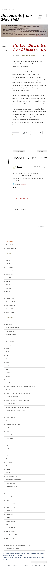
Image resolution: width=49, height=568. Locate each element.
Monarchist (9, 541)
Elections (8, 427)
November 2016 (10, 271)
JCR (7, 493)
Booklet (8, 348)
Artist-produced (10, 331)
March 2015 (9, 295)
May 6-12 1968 (10, 538)
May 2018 (8, 260)
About (4, 5)
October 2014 (10, 308)
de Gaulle (8, 421)
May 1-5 (8, 524)
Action (7, 320)
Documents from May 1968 (16, 17)
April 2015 (8, 291)
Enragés (8, 431)
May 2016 (8, 281)
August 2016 (9, 274)
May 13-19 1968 (10, 528)
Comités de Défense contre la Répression (17, 400)
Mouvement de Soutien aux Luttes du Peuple (18, 545)
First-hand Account (11, 452)
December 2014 (10, 302)
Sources (38, 5)
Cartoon (8, 358)
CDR (7, 362)
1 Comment (43, 55)
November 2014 (10, 305)
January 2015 (10, 298)
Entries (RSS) (10, 245)
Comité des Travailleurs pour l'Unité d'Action (18, 393)
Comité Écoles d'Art (11, 383)
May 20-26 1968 (10, 531)
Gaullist (8, 469)
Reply (14, 187)
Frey (7, 466)
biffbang (21, 55)
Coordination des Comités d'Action (15, 410)
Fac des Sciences (11, 434)
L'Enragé (8, 517)
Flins (7, 455)
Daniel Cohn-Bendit (11, 417)
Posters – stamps (25, 5)
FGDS (7, 448)
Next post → (41, 151)
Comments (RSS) (11, 248)
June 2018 (9, 257)
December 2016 (10, 267)
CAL (7, 355)
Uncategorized (31, 55)
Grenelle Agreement (11, 476)
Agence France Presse (12, 327)
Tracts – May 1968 (8, 9)
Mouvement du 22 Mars (12, 548)
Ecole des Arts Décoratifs (13, 424)
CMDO (8, 376)
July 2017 (8, 264)
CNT (7, 379)
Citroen (8, 372)
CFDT (7, 365)
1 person (23, 184)
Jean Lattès (9, 497)
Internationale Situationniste (13, 479)
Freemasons (9, 462)
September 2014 (10, 312)
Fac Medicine (9, 438)
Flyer (7, 459)
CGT (7, 369)
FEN (7, 441)
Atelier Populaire (10, 341)
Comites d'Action (10, 403)
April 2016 (8, 284)
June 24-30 (9, 510)
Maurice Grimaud (10, 521)
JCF (7, 490)
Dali (7, 414)
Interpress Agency (11, 483)
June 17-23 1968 (10, 507)
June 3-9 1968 (10, 514)
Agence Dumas (10, 324)
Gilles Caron (9, 472)
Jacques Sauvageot (11, 486)
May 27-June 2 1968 (11, 535)
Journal (8, 500)
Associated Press (11, 334)
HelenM (19, 167)
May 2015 (8, 288)
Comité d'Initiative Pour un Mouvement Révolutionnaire (21, 386)
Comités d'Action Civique (13, 396)
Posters (13, 5)
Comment (40, 226)
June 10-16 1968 (10, 503)
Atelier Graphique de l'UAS (13, 338)
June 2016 (9, 277)
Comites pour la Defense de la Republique (17, 407)
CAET (7, 352)
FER (7, 445)
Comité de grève (10, 390)
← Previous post (19, 151)
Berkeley (8, 345)
